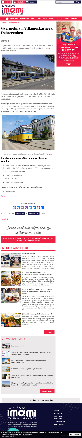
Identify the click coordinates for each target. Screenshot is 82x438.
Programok (14, 18)
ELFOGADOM (75, 434)
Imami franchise (59, 424)
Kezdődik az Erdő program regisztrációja (26, 369)
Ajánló (38, 18)
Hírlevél (8, 2)
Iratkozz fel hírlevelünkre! (28, 240)
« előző (5, 219)
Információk (24, 18)
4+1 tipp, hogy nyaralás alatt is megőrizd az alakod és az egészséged (37, 273)
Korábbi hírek (47, 391)
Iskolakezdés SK (28, 253)
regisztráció (20, 213)
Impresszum (58, 413)
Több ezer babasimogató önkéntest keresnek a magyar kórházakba (32, 376)
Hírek (33, 18)
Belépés (21, 2)
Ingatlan (73, 18)
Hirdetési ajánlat (59, 421)
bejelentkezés (33, 213)
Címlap (7, 19)
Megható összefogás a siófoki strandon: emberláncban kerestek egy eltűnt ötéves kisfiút (32, 384)
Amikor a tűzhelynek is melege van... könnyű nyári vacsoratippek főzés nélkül (37, 291)
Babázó (59, 18)
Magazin (52, 18)
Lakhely (33, 2)
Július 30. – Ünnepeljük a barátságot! (37, 314)
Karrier (66, 18)
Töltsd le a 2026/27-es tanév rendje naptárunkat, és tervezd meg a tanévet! (31, 353)
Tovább (49, 332)
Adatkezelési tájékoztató (58, 417)
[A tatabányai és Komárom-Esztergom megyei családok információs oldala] (12, 10)
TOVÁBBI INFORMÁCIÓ (7, 436)
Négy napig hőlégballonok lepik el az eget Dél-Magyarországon (28, 361)
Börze (45, 18)
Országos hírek (13, 23)
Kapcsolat (57, 410)
